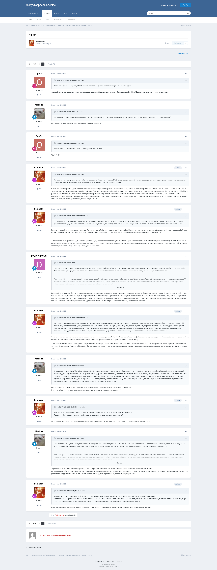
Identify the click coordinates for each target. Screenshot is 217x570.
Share (166, 43)
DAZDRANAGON (79, 216)
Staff (47, 20)
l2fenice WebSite (34, 13)
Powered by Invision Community (108, 566)
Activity (56, 13)
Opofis (39, 73)
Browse (46, 13)
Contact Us (110, 561)
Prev (34, 64)
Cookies (119, 561)
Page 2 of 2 (52, 64)
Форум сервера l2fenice (41, 5)
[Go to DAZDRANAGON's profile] (39, 264)
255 (40, 189)
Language (99, 561)
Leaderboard (71, 20)
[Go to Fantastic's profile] (31, 43)
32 (40, 277)
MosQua (77, 80)
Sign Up (185, 5)
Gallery (39, 20)
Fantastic (41, 41)
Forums (29, 20)
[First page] (29, 64)
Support (74, 13)
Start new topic (183, 53)
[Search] (188, 13)
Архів (49, 44)
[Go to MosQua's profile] (39, 113)
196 (40, 95)
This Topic (179, 13)
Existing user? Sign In (169, 5)
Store (65, 13)
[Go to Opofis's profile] (39, 82)
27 (40, 126)
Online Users (58, 20)
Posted (58, 74)
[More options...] (186, 73)
